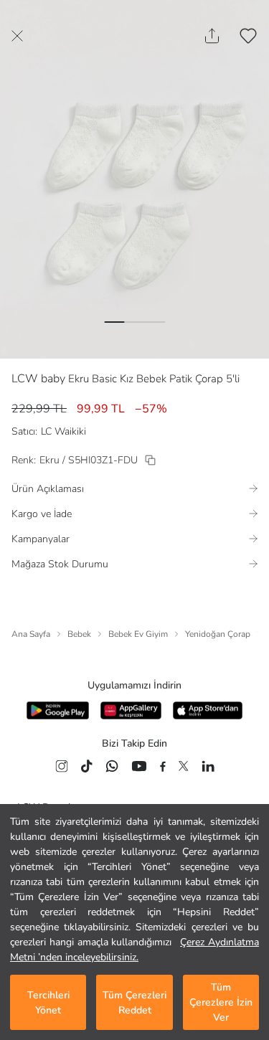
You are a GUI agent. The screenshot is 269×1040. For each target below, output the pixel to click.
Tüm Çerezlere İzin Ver (221, 1002)
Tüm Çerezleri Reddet (134, 1002)
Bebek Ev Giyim (138, 634)
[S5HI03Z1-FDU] (150, 460)
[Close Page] (17, 36)
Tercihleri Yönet (48, 1002)
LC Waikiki (63, 431)
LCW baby (38, 379)
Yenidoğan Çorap (217, 634)
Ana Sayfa (30, 634)
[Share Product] (212, 36)
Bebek (79, 634)
